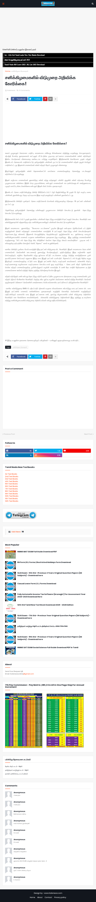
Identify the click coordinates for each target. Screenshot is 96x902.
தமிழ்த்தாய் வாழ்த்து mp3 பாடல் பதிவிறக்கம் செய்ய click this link (42, 626)
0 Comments (24, 90)
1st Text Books (11, 474)
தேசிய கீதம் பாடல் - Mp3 (13, 766)
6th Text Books (11, 486)
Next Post (88, 434)
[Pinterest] (45, 99)
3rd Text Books (11, 479)
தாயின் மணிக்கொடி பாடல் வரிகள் (16, 774)
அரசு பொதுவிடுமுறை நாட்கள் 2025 (17, 60)
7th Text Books (11, 489)
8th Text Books (11, 491)
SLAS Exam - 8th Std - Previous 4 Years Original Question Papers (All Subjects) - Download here (49, 638)
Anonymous (19, 792)
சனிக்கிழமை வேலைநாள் (20, 71)
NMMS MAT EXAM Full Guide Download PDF (37, 552)
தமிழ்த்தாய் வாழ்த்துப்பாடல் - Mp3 (16, 770)
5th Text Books (11, 484)
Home (7, 71)
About (39, 897)
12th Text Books (11, 501)
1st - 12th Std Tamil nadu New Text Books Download (24, 55)
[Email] (50, 99)
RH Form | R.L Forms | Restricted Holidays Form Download (44, 562)
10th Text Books (11, 496)
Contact (48, 897)
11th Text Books (11, 498)
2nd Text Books (11, 476)
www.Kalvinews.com (53, 893)
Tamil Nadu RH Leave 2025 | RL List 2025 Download (24, 65)
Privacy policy (60, 897)
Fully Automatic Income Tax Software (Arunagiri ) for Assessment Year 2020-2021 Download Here (51, 595)
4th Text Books (11, 481)
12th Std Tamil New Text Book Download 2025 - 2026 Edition (45, 605)
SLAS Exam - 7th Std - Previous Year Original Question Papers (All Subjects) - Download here (53, 616)
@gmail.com (28, 674)
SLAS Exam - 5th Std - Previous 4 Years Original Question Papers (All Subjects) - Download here (49, 574)
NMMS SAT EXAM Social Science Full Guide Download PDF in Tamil (47, 647)
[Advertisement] (48, 28)
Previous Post (9, 434)
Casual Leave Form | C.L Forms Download (36, 583)
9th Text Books (11, 493)
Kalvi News (16, 531)
